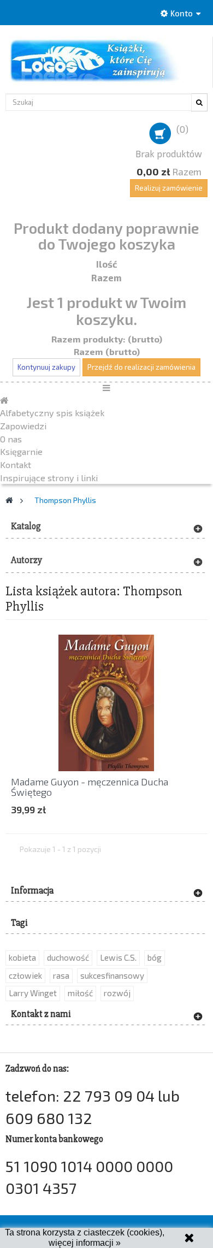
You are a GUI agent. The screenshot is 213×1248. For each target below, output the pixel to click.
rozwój (117, 993)
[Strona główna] (4, 400)
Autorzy (26, 560)
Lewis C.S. (118, 957)
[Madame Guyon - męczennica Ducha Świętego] (106, 701)
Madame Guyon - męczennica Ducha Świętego (89, 787)
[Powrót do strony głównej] (9, 500)
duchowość (68, 957)
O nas (11, 439)
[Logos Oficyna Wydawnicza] (106, 61)
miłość (80, 993)
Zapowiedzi (23, 426)
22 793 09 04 (109, 1095)
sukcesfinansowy (112, 975)
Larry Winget (33, 993)
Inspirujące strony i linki (49, 477)
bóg (154, 957)
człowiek (25, 975)
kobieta (22, 957)
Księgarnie (21, 451)
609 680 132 (48, 1117)
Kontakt (15, 464)
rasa (61, 975)
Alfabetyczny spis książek (52, 412)
